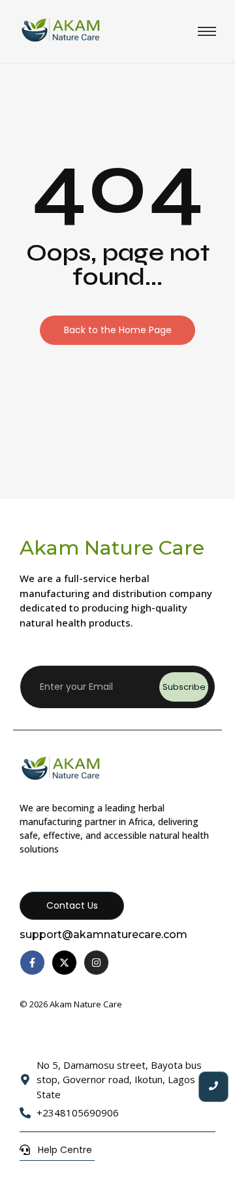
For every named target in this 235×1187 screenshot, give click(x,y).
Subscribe (184, 687)
